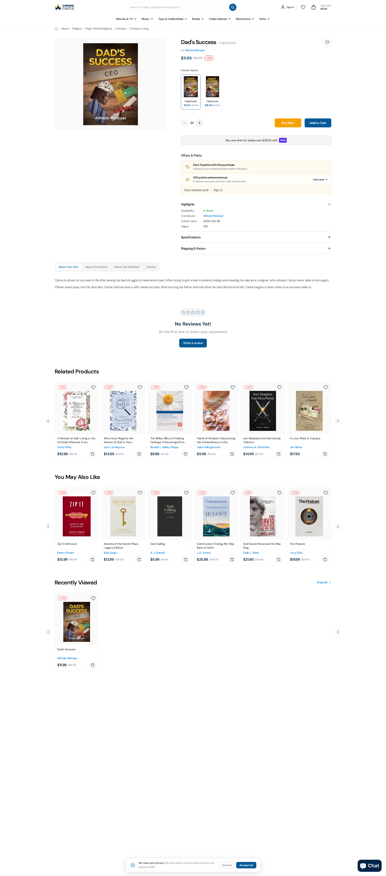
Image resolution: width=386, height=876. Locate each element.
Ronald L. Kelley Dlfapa (164, 447)
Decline (227, 865)
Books (196, 19)
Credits (151, 267)
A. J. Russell (157, 552)
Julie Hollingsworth (209, 447)
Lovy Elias (296, 552)
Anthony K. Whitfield (256, 447)
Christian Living (139, 28)
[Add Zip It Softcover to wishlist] (93, 493)
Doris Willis (64, 447)
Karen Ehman (65, 552)
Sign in (218, 190)
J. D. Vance (204, 552)
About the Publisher (126, 267)
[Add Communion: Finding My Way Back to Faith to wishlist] (233, 493)
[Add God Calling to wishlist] (186, 493)
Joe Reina (296, 447)
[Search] (232, 7)
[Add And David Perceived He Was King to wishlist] (279, 493)
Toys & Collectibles (170, 19)
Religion (77, 28)
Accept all (246, 865)
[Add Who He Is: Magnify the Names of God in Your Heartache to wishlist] (140, 387)
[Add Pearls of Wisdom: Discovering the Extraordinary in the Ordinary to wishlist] (233, 387)
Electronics (243, 19)
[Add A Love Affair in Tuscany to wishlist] (326, 387)
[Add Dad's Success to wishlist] (327, 42)
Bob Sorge (110, 552)
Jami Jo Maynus (114, 447)
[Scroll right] (338, 421)
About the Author (96, 267)
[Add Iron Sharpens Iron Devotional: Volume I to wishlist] (279, 387)
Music (146, 19)
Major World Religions (98, 28)
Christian (120, 28)
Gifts (262, 19)
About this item (69, 267)
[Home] (56, 28)
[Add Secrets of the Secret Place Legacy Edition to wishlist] (140, 493)
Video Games (218, 19)
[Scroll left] (48, 421)
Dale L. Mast (251, 552)
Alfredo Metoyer (195, 50)
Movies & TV (124, 19)
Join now (318, 179)
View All (322, 582)
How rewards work (196, 190)
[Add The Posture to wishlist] (326, 493)
